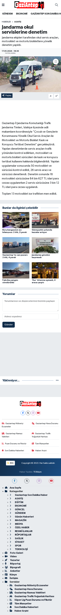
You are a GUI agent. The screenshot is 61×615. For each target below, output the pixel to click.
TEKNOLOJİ (21, 549)
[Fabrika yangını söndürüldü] (15, 270)
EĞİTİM (18, 502)
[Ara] (56, 5)
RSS (11, 463)
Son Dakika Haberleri (14, 451)
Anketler (15, 571)
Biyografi (15, 567)
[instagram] (39, 480)
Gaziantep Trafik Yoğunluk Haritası (41, 435)
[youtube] (51, 480)
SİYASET (19, 542)
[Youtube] (38, 413)
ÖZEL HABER (21, 527)
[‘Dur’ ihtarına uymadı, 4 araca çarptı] (45, 270)
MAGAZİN (20, 520)
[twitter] (26, 480)
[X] (28, 413)
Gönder (8, 324)
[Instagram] (33, 413)
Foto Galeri (16, 553)
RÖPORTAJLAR (22, 535)
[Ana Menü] (3, 5)
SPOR (17, 545)
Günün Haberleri (24, 517)
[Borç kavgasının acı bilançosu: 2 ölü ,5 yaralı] (15, 220)
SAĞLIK (18, 538)
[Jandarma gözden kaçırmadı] (45, 245)
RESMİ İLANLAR (23, 531)
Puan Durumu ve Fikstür (15, 444)
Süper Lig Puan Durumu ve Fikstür (33, 600)
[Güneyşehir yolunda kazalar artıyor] (45, 220)
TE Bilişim (37, 472)
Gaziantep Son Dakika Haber (31, 495)
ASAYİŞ (17, 22)
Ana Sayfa (15, 488)
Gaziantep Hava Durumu (47, 423)
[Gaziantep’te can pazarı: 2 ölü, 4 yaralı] (15, 245)
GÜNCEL (19, 509)
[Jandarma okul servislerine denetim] (30, 74)
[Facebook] (23, 413)
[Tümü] (57, 380)
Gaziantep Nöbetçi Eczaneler (12, 425)
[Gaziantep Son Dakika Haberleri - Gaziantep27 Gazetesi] (29, 5)
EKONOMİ (21, 13)
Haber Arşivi (41, 451)
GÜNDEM (7, 13)
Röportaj (15, 563)
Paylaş (8, 95)
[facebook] (14, 480)
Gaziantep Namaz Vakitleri (12, 435)
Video (13, 556)
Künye (13, 574)
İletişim (14, 578)
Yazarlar (15, 560)
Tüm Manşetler (42, 444)
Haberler (6, 22)
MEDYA (18, 524)
